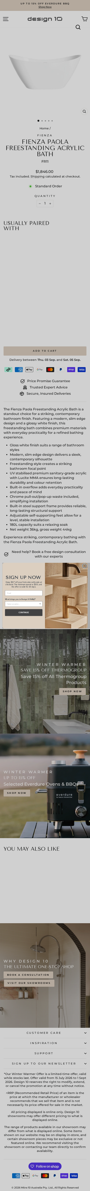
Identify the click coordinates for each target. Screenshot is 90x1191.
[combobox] (23, 603)
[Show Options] (40, 603)
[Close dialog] (84, 566)
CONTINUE (24, 612)
